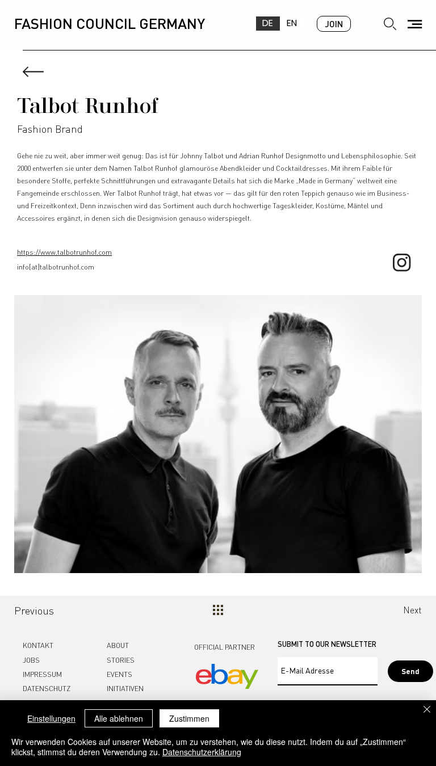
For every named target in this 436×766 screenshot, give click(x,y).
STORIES (121, 659)
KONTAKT (38, 645)
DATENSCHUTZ (46, 688)
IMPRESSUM (42, 674)
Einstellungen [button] (51, 718)
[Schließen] (427, 710)
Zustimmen (189, 718)
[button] (415, 24)
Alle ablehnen (118, 718)
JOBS (31, 659)
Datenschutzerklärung (201, 751)
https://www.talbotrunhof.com (64, 251)
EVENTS (119, 674)
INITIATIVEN (125, 688)
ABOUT (118, 645)
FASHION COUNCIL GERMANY (109, 23)
